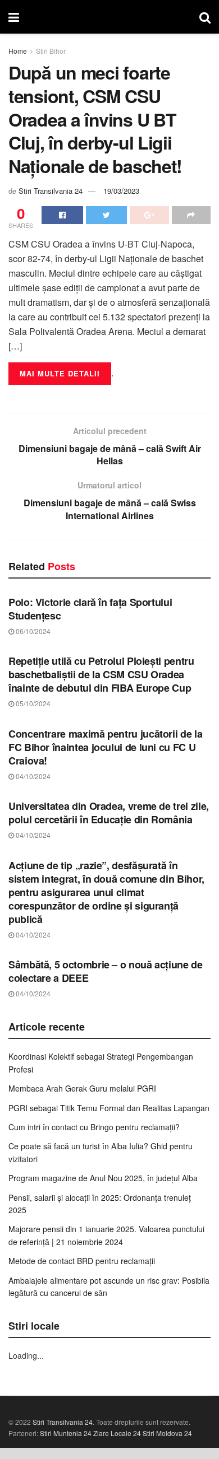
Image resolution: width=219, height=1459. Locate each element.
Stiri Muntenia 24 (66, 1433)
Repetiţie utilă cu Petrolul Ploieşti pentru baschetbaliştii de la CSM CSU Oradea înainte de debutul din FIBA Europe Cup (101, 674)
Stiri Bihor (51, 50)
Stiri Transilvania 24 (51, 190)
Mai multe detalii (60, 373)
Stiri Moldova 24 (167, 1433)
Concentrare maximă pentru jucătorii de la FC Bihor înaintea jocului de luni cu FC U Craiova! (105, 747)
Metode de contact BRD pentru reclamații (81, 1260)
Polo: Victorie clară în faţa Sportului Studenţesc (90, 609)
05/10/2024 (32, 703)
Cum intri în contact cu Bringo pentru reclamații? (94, 1126)
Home (17, 50)
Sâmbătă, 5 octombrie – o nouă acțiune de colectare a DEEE (105, 971)
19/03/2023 (121, 190)
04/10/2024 (32, 776)
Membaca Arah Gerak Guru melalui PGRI (82, 1088)
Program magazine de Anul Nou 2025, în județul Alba (103, 1177)
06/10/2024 (32, 631)
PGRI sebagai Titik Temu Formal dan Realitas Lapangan (108, 1107)
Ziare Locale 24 (117, 1433)
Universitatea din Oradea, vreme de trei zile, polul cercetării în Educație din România (108, 813)
